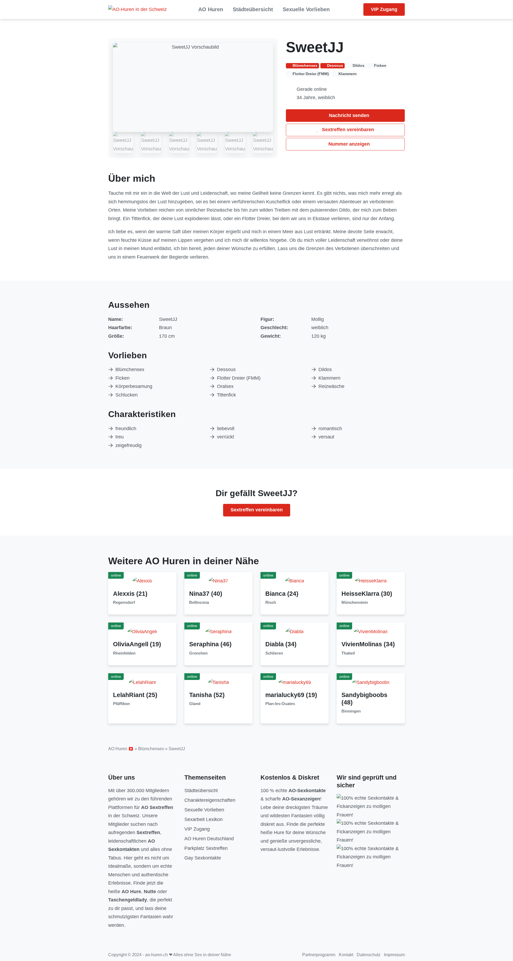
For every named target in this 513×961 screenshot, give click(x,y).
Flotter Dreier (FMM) (239, 378)
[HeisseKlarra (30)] (371, 580)
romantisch (330, 428)
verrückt (225, 436)
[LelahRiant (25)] (142, 682)
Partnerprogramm (318, 954)
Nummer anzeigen (348, 144)
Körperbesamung (133, 386)
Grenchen (198, 653)
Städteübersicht (253, 9)
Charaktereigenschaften (209, 800)
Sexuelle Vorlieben (306, 9)
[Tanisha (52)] (218, 682)
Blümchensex (129, 369)
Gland (194, 704)
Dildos (325, 369)
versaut (326, 436)
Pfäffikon (121, 704)
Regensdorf (124, 602)
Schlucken (126, 395)
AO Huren (210, 9)
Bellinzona (199, 602)
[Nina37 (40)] (218, 580)
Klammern (329, 378)
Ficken (122, 378)
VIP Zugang (384, 9)
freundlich (125, 428)
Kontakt (346, 954)
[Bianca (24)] (294, 580)
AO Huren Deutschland (209, 838)
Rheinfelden (124, 653)
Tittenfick (226, 395)
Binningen (351, 711)
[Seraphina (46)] (218, 631)
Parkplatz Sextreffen (206, 848)
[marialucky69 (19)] (294, 682)
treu (119, 436)
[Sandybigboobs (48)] (371, 682)
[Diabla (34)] (295, 631)
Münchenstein (354, 602)
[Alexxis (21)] (142, 580)
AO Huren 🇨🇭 (121, 748)
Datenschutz (368, 954)
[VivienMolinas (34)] (371, 631)
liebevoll (225, 428)
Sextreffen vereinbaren (347, 129)
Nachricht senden (348, 115)
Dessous (226, 369)
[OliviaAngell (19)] (142, 631)
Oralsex (225, 386)
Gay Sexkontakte (202, 858)
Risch (270, 602)
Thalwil (348, 653)
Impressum (394, 954)
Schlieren (274, 653)
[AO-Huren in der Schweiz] (137, 9)
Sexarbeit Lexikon (203, 819)
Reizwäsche (331, 386)
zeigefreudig (128, 445)
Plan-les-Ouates (280, 704)
